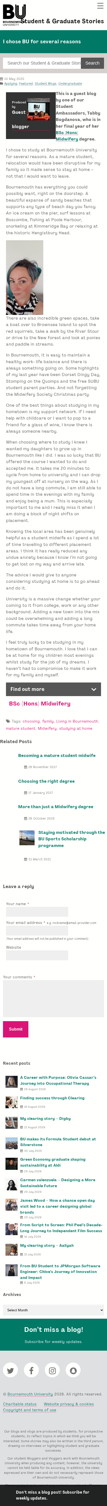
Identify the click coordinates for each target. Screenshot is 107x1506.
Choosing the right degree (46, 781)
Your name (16, 903)
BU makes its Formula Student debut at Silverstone (58, 1142)
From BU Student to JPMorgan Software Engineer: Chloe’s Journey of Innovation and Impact (60, 1271)
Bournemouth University (14, 15)
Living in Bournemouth (77, 721)
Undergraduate (70, 83)
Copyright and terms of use (29, 1409)
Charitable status (20, 1404)
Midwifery (47, 728)
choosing (31, 721)
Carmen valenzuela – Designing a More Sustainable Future (57, 1182)
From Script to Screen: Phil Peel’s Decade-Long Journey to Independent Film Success (61, 1227)
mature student (20, 728)
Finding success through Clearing (52, 1098)
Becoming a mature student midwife (57, 755)
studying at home (75, 728)
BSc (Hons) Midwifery (39, 703)
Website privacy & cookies (69, 1404)
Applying (10, 83)
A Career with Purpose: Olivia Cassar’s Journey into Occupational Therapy (58, 1080)
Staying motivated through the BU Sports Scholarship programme (71, 838)
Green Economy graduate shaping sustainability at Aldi (53, 1162)
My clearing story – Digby (45, 1118)
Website (13, 947)
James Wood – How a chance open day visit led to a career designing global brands (57, 1206)
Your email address (51, 922)
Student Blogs (45, 83)
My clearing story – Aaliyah (47, 1245)
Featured (26, 83)
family (48, 721)
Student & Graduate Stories (62, 21)
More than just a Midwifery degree (55, 806)
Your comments (18, 977)
